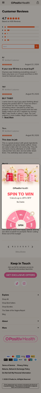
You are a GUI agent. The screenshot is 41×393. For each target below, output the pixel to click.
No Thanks (20, 202)
